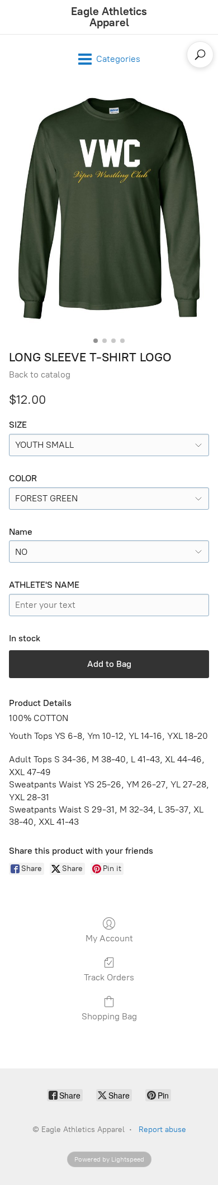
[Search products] (200, 54)
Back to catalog (39, 374)
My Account (109, 938)
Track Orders (109, 977)
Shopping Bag (109, 1016)
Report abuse (162, 1129)
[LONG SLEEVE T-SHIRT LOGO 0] (109, 208)
